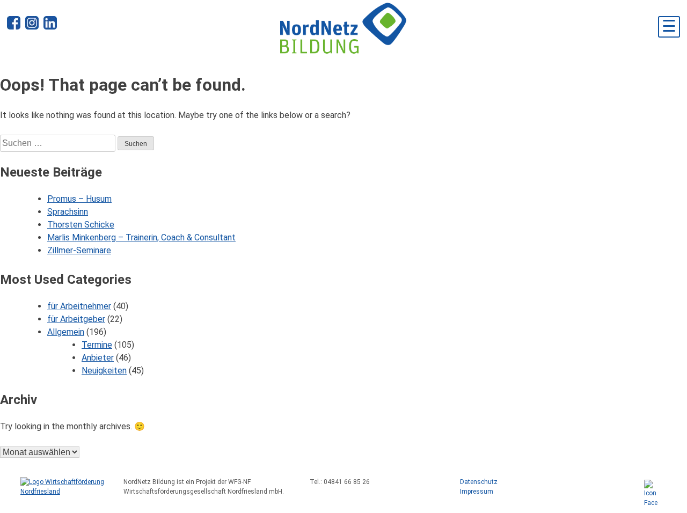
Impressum (476, 491)
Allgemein (65, 332)
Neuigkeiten (104, 370)
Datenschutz (479, 482)
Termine (97, 345)
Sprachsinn (67, 212)
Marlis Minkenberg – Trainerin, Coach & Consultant (141, 237)
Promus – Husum (79, 199)
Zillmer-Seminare (79, 250)
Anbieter (98, 358)
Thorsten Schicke (80, 224)
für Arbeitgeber (76, 319)
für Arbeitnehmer (79, 306)
